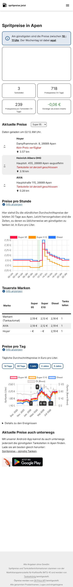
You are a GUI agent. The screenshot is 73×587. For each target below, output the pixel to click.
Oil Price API (40, 580)
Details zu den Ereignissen (21, 423)
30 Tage (21, 366)
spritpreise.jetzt (17, 5)
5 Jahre (57, 366)
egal (53, 40)
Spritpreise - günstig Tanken (19, 451)
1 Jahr (33, 366)
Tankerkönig (30, 576)
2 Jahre (45, 366)
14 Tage (8, 366)
